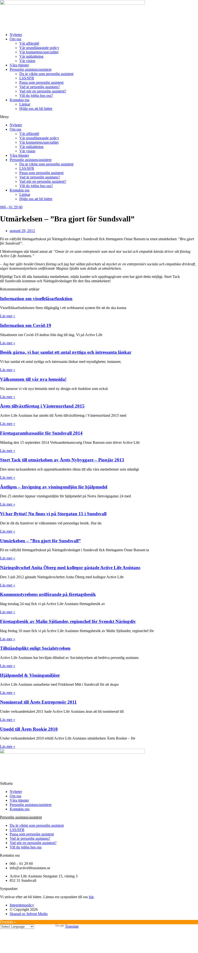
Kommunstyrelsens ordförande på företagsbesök (48, 594)
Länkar (24, 104)
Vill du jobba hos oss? (36, 95)
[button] (99, 117)
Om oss (15, 39)
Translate (72, 926)
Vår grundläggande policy (39, 48)
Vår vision (27, 61)
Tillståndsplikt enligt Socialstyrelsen (35, 648)
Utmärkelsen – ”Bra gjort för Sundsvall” (40, 540)
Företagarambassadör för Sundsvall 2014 (41, 433)
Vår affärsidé (29, 43)
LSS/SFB (26, 78)
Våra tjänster (19, 65)
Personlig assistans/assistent (30, 69)
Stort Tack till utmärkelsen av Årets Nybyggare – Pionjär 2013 (62, 459)
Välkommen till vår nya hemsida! (33, 379)
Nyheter (16, 35)
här (91, 897)
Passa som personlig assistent (41, 82)
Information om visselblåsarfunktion (36, 298)
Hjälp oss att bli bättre (35, 108)
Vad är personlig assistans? (39, 87)
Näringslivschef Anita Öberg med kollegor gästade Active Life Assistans (70, 567)
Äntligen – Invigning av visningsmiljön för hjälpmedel (53, 486)
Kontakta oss (19, 100)
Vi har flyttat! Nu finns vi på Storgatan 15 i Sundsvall (53, 513)
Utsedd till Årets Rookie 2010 (29, 729)
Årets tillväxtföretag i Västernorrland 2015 (42, 406)
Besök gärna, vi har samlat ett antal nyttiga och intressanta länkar (65, 352)
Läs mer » (7, 316)
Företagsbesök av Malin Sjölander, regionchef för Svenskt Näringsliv (68, 621)
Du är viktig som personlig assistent (46, 74)
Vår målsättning (31, 56)
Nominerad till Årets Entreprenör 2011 (38, 702)
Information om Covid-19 (25, 325)
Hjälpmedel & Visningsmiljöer (30, 675)
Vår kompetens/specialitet (38, 52)
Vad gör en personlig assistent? (42, 91)
